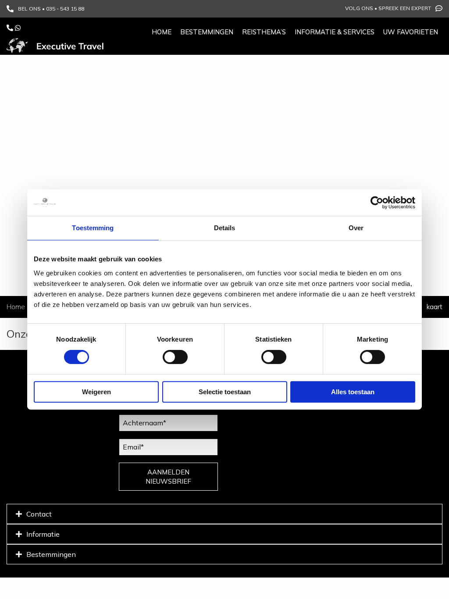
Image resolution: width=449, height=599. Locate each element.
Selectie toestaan (225, 392)
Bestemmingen (206, 32)
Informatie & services (334, 32)
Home (161, 32)
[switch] (175, 357)
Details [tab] (224, 228)
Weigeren (96, 392)
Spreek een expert (404, 8)
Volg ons (359, 8)
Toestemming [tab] (93, 228)
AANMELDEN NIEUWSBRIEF (168, 476)
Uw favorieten (410, 32)
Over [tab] (356, 228)
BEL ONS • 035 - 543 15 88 (51, 8)
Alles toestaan (352, 392)
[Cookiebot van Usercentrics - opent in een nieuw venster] (377, 202)
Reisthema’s (264, 32)
